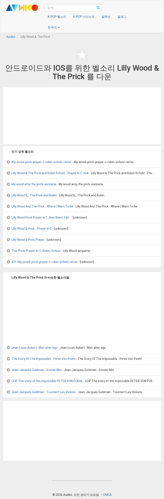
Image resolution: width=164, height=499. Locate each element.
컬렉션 (106, 16)
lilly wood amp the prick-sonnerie (34, 184)
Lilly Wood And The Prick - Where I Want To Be (42, 206)
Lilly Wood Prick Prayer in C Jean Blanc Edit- (41, 217)
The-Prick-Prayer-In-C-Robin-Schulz (36, 250)
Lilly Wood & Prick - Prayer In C (32, 228)
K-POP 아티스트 (84, 16)
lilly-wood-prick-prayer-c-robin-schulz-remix (41, 162)
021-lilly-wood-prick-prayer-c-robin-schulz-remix (45, 262)
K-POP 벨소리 (57, 16)
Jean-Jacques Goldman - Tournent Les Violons (44, 392)
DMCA (107, 494)
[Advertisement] (82, 115)
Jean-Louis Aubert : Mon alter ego (34, 347)
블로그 (122, 16)
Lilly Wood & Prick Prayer (28, 239)
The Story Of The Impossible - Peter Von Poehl (43, 358)
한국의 (52, 27)
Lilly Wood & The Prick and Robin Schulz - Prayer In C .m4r (50, 173)
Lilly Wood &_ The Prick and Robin (34, 195)
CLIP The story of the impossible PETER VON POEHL (47, 381)
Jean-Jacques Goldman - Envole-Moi (37, 370)
